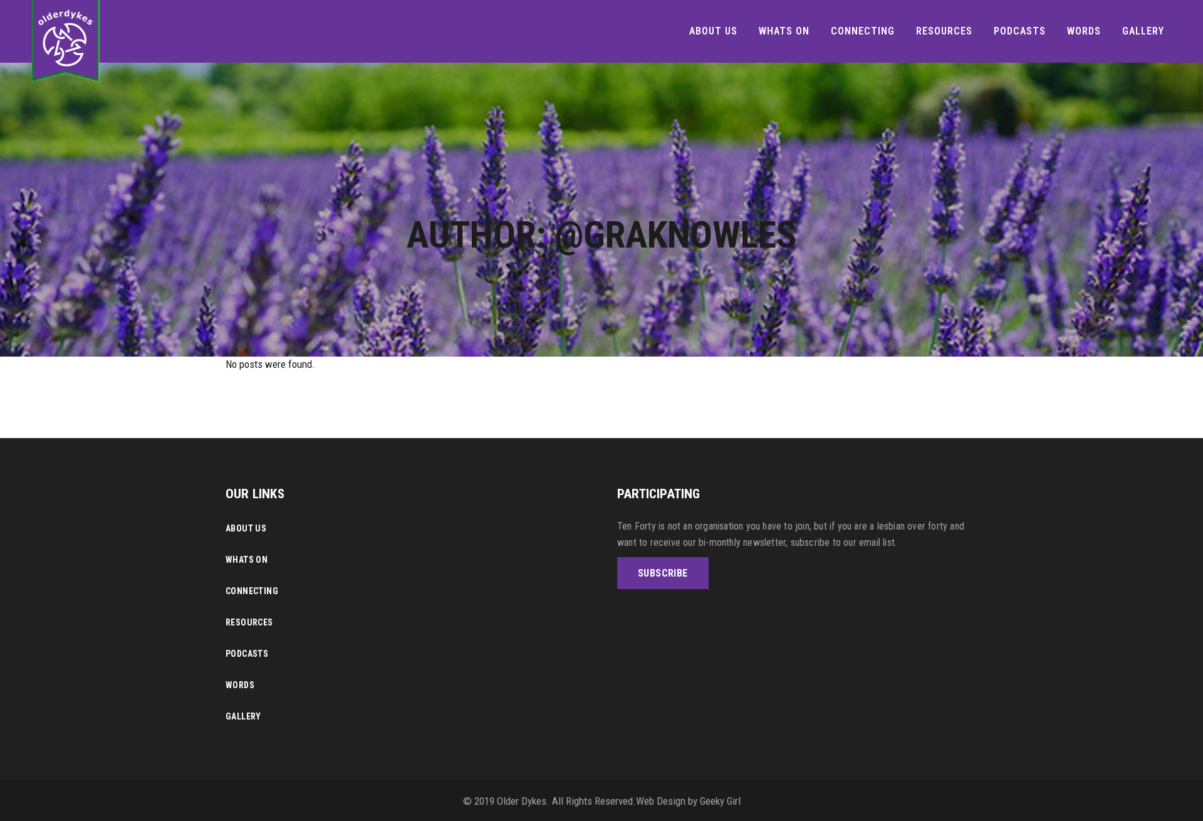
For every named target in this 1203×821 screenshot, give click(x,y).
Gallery (243, 716)
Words (240, 685)
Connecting (252, 591)
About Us (246, 528)
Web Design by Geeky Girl (688, 801)
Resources (249, 622)
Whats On (247, 560)
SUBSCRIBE (663, 573)
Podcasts (247, 654)
